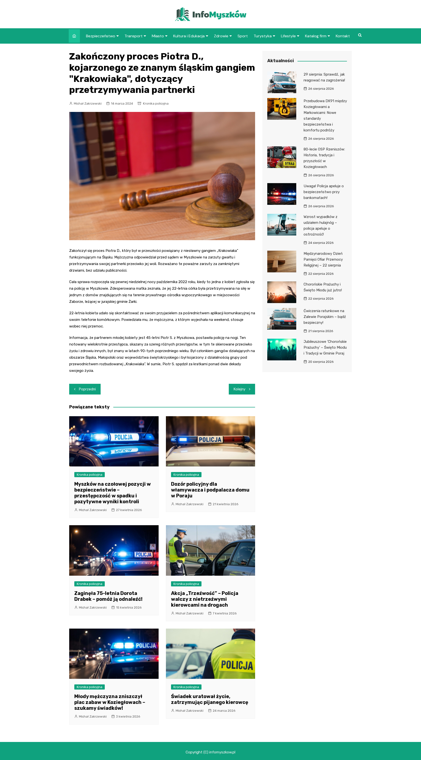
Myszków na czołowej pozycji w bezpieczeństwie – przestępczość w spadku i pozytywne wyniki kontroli (112, 492)
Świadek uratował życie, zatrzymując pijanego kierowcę (209, 699)
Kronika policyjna (156, 103)
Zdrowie (221, 36)
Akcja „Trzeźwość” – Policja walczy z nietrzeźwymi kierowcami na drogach (204, 599)
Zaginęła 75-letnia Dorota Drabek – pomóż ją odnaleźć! (108, 596)
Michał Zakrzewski (88, 103)
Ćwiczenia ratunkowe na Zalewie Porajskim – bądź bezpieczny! (325, 317)
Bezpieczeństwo (100, 36)
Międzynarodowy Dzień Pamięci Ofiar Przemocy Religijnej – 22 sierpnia (323, 259)
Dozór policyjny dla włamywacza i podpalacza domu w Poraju (210, 490)
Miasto (158, 36)
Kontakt (343, 36)
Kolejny (239, 389)
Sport (243, 36)
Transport (133, 36)
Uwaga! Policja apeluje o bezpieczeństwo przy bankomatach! (324, 192)
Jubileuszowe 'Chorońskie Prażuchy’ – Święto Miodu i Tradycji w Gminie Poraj (325, 347)
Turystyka (263, 36)
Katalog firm (315, 36)
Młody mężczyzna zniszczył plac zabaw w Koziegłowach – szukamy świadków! (109, 702)
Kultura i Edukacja (189, 36)
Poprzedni (87, 389)
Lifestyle (288, 36)
